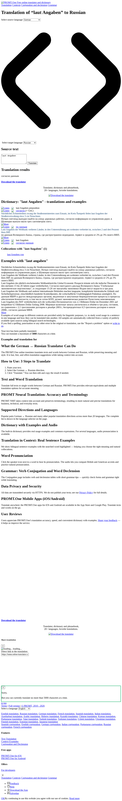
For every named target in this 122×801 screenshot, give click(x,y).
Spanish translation (84, 713)
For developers (8, 770)
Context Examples (9, 741)
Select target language (12, 142)
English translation (10, 713)
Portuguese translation (11, 719)
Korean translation (106, 716)
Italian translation (103, 713)
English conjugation (30, 724)
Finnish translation (9, 721)
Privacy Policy (86, 492)
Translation (6, 5)
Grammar (52, 5)
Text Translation (8, 739)
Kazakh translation (69, 716)
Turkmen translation (67, 719)
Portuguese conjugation (91, 724)
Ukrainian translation (105, 719)
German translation (48, 713)
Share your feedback (107, 520)
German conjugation (51, 724)
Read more (74, 798)
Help (12, 787)
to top (4, 703)
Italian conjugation (70, 724)
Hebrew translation (50, 716)
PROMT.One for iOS (11, 755)
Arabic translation (31, 716)
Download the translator (13, 182)
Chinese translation (88, 716)
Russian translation (28, 713)
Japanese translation (48, 721)
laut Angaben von (15, 254)
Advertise (14, 793)
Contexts (16, 5)
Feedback (14, 783)
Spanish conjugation (10, 724)
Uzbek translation (86, 719)
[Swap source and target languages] (61, 140)
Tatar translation (30, 719)
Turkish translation (48, 719)
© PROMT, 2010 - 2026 (33, 706)
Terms (4, 706)
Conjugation (34, 5)
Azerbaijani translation (11, 716)
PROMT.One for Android (13, 758)
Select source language (12, 19)
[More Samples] (5, 224)
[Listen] (5, 208)
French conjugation (22, 727)
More (3, 312)
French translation (66, 713)
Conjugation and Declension (14, 744)
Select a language (9, 708)
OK (3, 798)
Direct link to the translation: (14, 651)
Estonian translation (29, 721)
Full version (14, 706)
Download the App (19, 790)
